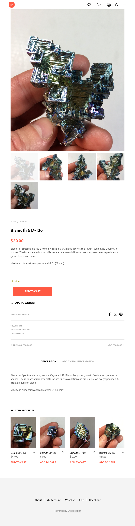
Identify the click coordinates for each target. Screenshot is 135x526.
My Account (53, 499)
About (38, 499)
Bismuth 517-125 (107, 452)
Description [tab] (48, 362)
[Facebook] (111, 314)
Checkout (95, 499)
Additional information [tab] (78, 362)
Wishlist (70, 499)
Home (13, 222)
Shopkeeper (74, 510)
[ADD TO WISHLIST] (34, 451)
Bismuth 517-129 (78, 452)
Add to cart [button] (18, 462)
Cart (81, 499)
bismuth (19, 334)
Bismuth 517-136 (18, 452)
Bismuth (23, 222)
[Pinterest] (121, 314)
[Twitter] (116, 314)
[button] (90, 4)
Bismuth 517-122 (48, 452)
